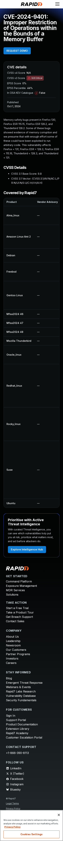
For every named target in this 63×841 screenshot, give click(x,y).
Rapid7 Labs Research (21, 691)
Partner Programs (18, 654)
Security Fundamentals (21, 700)
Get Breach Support (19, 617)
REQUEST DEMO (17, 50)
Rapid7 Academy (17, 733)
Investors (12, 658)
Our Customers (16, 649)
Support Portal (16, 720)
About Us (12, 636)
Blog (9, 678)
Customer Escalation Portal (24, 737)
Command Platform (19, 581)
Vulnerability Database (21, 696)
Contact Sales (15, 621)
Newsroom (13, 645)
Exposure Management (21, 586)
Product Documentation (22, 724)
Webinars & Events (18, 687)
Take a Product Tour (20, 612)
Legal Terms (12, 803)
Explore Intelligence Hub (27, 549)
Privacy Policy (13, 808)
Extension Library (17, 728)
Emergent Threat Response (24, 682)
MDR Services (15, 590)
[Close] (59, 815)
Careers (11, 663)
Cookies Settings (31, 834)
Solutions (12, 594)
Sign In (10, 715)
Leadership (13, 641)
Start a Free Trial (17, 608)
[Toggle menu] (57, 4)
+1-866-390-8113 (17, 753)
